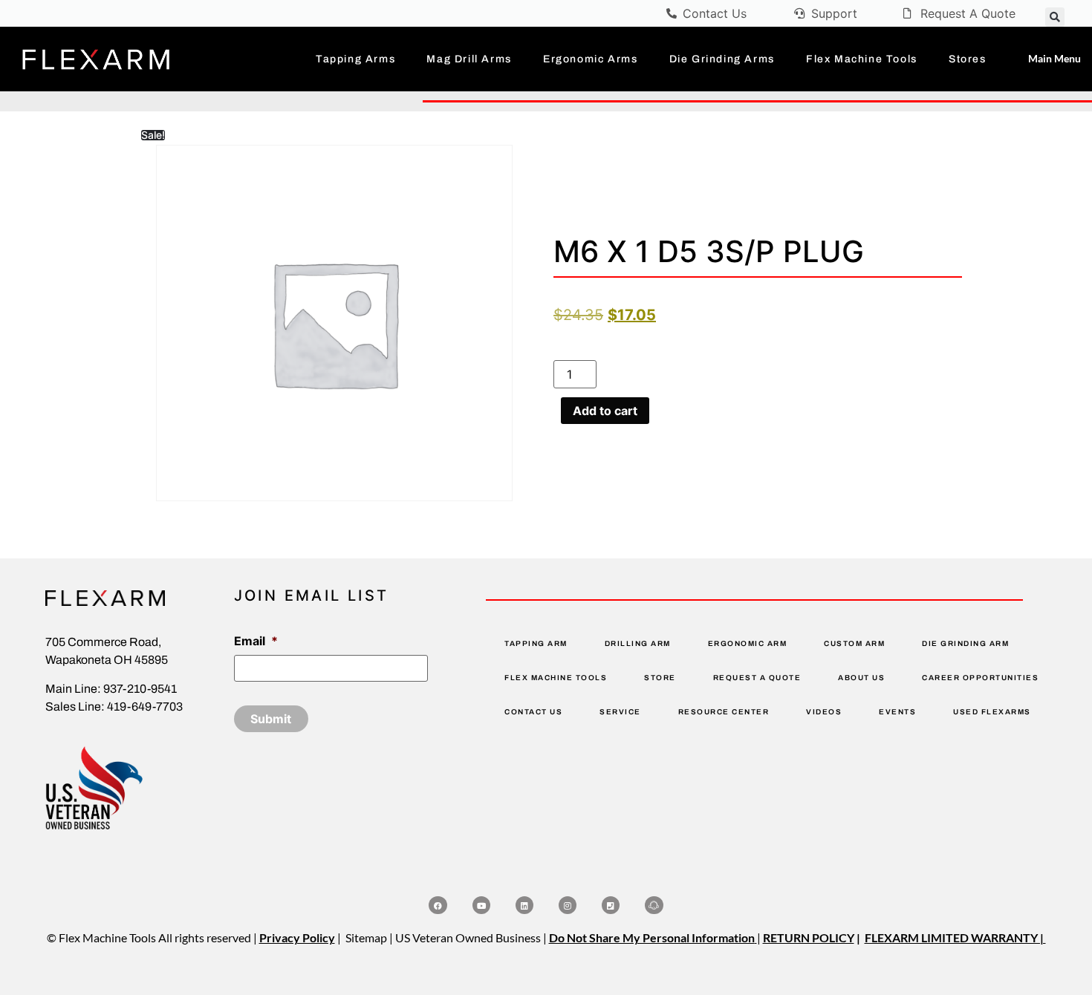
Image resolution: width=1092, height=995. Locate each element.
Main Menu (1054, 58)
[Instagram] (567, 905)
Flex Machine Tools (861, 59)
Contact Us (533, 712)
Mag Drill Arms (468, 59)
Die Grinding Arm (965, 643)
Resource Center (724, 712)
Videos (824, 712)
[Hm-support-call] (654, 905)
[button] (1055, 17)
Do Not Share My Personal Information (652, 937)
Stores (968, 59)
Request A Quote (757, 677)
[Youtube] (481, 905)
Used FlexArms (992, 712)
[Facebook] (437, 905)
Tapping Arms (355, 59)
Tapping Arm (536, 643)
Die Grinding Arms (722, 59)
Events (897, 712)
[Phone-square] (611, 905)
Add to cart (605, 410)
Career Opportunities (980, 677)
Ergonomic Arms (590, 59)
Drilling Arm (638, 643)
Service (620, 712)
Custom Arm (854, 643)
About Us (861, 677)
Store (660, 677)
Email (256, 640)
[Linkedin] (524, 905)
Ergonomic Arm (747, 643)
